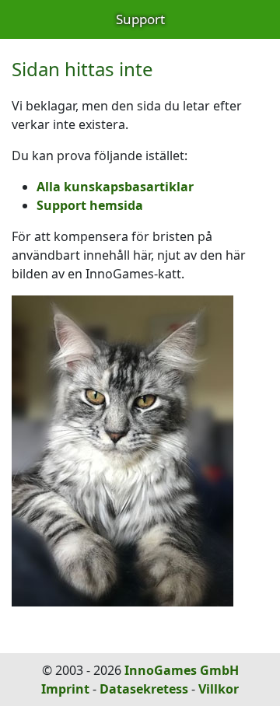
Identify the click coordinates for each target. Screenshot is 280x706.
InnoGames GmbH (181, 670)
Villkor (218, 688)
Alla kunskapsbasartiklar (115, 186)
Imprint (65, 688)
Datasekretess (144, 688)
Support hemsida (90, 205)
